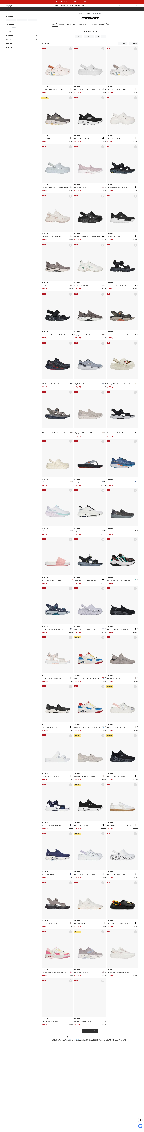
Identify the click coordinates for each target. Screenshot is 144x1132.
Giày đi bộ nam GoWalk (113, 236)
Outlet (88, 13)
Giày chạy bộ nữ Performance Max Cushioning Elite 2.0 (122, 972)
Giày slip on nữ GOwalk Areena (51, 531)
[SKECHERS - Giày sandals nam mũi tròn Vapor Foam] (90, 556)
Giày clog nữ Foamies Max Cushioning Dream (87, 89)
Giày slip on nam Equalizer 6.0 (82, 923)
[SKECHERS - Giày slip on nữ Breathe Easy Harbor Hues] (90, 752)
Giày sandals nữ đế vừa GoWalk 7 (116, 286)
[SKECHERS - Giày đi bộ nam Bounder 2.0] (122, 654)
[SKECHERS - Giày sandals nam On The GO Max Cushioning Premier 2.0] (122, 163)
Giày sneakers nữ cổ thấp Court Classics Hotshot (120, 825)
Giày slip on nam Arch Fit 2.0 (50, 286)
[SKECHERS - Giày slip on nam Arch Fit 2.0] (57, 261)
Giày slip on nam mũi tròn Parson (116, 531)
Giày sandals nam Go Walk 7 (115, 433)
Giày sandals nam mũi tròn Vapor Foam (85, 580)
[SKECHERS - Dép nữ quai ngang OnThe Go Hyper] (57, 556)
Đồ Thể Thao (89, 36)
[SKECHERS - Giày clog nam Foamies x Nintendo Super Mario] (122, 899)
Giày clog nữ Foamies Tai (114, 138)
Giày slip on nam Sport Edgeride (116, 776)
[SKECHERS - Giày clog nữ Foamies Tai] (122, 114)
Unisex (32, 20)
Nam (56, 5)
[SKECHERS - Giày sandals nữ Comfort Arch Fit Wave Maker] (57, 310)
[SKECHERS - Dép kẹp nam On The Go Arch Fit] (90, 458)
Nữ (52, 5)
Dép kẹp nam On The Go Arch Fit (83, 482)
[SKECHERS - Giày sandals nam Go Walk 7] (122, 409)
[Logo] (9, 5)
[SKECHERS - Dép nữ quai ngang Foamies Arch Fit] (57, 752)
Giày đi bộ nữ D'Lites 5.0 (81, 286)
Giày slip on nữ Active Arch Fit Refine (84, 433)
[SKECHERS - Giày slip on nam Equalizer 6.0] (90, 899)
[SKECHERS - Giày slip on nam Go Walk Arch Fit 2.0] (90, 310)
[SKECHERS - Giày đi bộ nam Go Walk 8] (57, 114)
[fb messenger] (140, 1126)
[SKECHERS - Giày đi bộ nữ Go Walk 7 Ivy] (90, 163)
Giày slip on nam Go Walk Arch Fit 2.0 (84, 335)
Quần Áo (78, 36)
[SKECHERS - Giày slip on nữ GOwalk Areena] (57, 507)
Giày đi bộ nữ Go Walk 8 (81, 825)
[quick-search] (140, 1120)
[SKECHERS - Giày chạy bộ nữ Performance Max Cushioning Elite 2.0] (122, 948)
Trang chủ (82, 13)
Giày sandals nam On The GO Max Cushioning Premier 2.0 (123, 187)
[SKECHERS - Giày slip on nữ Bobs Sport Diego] (57, 212)
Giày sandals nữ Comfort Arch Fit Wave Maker (55, 335)
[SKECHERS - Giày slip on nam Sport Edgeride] (122, 752)
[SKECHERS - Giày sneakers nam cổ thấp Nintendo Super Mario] (90, 703)
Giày (97, 36)
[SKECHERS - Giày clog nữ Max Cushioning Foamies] (57, 458)
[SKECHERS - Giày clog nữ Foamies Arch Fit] (90, 997)
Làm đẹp (70, 5)
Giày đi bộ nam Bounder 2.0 (114, 678)
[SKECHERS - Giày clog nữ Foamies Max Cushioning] (57, 65)
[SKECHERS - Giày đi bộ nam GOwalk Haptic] (57, 359)
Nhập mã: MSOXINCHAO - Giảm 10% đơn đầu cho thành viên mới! (72, 2)
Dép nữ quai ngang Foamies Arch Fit (52, 776)
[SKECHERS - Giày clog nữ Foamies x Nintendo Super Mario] (122, 359)
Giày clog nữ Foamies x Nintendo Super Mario (120, 384)
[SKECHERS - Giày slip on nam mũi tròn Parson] (122, 507)
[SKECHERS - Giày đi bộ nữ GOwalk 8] (57, 850)
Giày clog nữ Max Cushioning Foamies (53, 482)
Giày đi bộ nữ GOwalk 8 (48, 874)
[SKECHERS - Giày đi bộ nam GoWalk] (122, 212)
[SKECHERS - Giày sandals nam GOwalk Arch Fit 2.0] (122, 310)
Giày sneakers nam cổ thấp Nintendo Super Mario (88, 727)
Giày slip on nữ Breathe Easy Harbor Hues (86, 776)
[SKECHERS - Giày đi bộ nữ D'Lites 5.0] (90, 261)
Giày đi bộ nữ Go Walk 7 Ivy (82, 187)
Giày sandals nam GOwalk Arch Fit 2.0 (117, 335)
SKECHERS (11, 31)
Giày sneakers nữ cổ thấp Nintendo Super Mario (88, 678)
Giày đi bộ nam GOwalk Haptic (50, 384)
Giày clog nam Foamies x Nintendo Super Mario (120, 923)
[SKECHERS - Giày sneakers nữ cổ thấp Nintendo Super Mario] (90, 654)
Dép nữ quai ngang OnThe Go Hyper (52, 580)
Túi (103, 36)
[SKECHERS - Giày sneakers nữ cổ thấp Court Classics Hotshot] (122, 801)
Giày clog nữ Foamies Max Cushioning (53, 89)
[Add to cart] (70, 48)
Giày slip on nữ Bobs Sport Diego (51, 236)
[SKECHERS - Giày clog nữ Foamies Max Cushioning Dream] (90, 65)
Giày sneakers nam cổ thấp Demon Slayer (118, 580)
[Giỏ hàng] (137, 5)
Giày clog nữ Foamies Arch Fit (82, 1022)
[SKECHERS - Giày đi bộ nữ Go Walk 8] (90, 801)
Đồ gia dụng (79, 5)
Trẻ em (62, 5)
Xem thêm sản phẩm (90, 1031)
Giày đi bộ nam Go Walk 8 (49, 138)
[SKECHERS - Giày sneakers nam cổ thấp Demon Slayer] (122, 556)
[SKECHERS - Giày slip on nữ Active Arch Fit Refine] (90, 409)
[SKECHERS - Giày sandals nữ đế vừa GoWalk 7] (122, 261)
